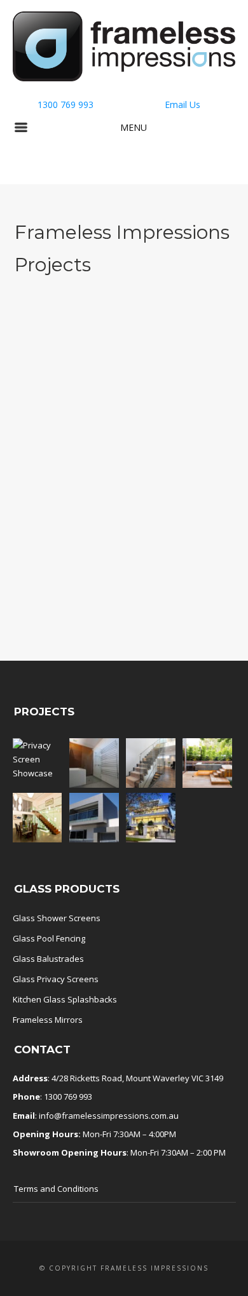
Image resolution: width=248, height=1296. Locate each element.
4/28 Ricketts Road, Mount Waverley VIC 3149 (137, 1078)
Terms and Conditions (56, 1188)
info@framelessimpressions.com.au (109, 1115)
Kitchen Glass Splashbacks (65, 999)
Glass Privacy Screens (56, 979)
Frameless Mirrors (48, 1019)
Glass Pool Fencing (49, 938)
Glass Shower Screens (56, 918)
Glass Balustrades (48, 958)
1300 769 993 (65, 104)
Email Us (182, 104)
